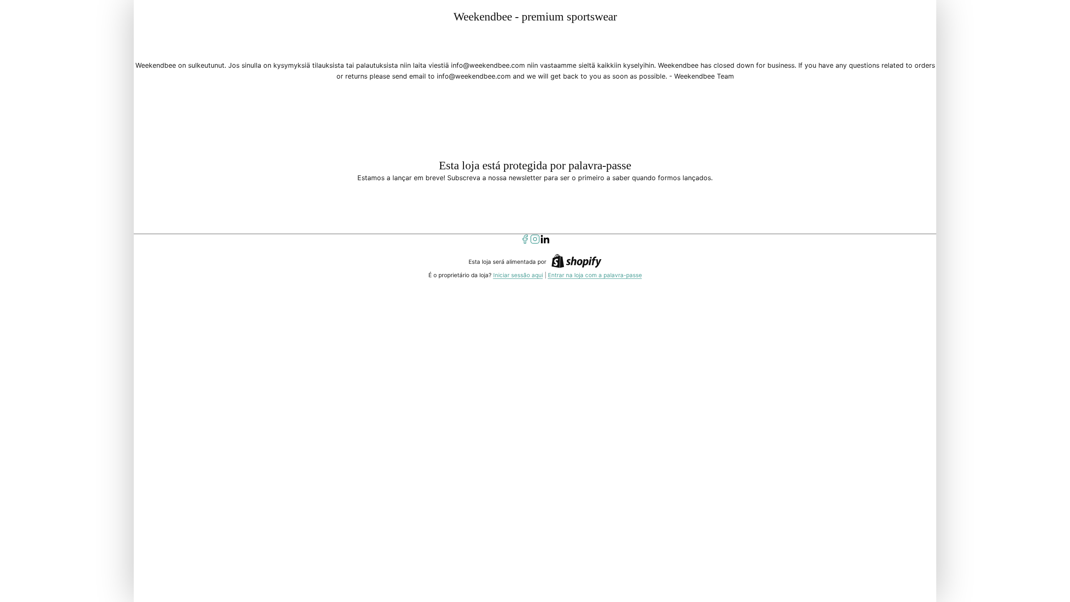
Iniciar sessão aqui (518, 275)
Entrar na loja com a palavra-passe (595, 275)
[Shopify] (576, 262)
